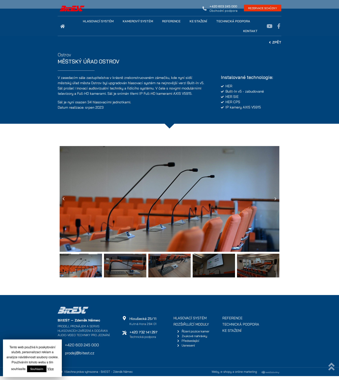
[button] (262, 8)
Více (50, 368)
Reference (171, 21)
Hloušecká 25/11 (142, 318)
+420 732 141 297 (143, 332)
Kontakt (250, 31)
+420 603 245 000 (223, 6)
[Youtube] (269, 26)
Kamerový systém (138, 21)
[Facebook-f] (278, 26)
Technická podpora (233, 21)
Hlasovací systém (98, 21)
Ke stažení (198, 21)
